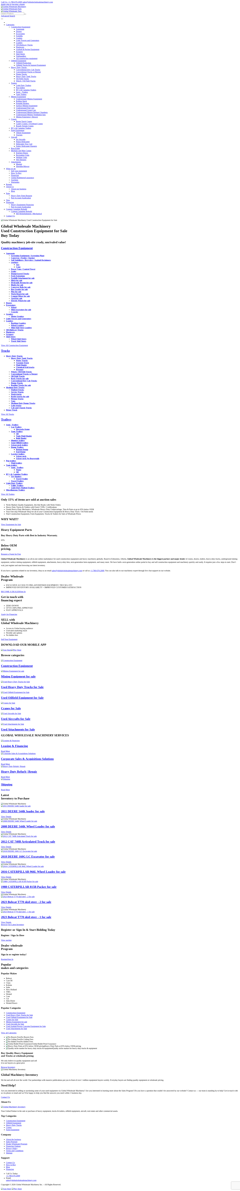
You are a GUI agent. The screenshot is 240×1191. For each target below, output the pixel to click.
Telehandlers (21, 56)
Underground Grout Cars (26, 110)
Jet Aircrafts (20, 139)
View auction (6, 940)
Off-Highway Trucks (24, 45)
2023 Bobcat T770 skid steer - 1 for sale (26, 917)
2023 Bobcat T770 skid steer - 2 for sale (26, 902)
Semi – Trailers (22, 92)
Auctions (14, 180)
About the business (13, 1139)
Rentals (9, 184)
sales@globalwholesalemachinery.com (37, 2)
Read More (5, 751)
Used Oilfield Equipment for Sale (22, 697)
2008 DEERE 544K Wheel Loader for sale (28, 826)
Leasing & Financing (14, 746)
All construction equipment (26, 58)
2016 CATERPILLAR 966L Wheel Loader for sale (33, 871)
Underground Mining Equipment (29, 99)
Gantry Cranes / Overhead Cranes (29, 124)
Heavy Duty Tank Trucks (26, 76)
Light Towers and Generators (27, 40)
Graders (19, 38)
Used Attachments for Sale (18, 729)
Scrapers (19, 52)
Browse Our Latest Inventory (12, 925)
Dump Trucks (21, 74)
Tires (8, 200)
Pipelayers (20, 47)
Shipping (6, 784)
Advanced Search (8, 16)
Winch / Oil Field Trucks (26, 81)
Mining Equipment (18, 97)
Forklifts (19, 36)
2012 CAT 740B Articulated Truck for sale (28, 841)
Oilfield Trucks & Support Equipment (31, 65)
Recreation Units (22, 155)
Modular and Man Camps (21, 151)
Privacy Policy (12, 1148)
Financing (15, 175)
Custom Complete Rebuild (16, 209)
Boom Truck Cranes (24, 121)
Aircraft (14, 137)
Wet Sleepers (21, 160)
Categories (10, 25)
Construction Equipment (20, 27)
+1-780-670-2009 (97, 571)
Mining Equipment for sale (18, 676)
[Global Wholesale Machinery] (13, 6)
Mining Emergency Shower (27, 117)
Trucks (5, 350)
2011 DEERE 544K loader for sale (23, 811)
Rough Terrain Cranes (25, 126)
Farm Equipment (17, 130)
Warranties (15, 182)
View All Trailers (7, 494)
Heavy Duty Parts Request (21, 196)
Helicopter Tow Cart (24, 144)
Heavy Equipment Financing (22, 205)
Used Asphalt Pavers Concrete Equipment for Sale (26, 1026)
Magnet (19, 164)
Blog (13, 191)
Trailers (14, 83)
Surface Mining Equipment (26, 106)
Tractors (19, 135)
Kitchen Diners (22, 153)
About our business (18, 189)
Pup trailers (20, 88)
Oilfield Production (23, 63)
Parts (8, 193)
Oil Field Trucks (22, 79)
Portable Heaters (22, 103)
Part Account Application (21, 198)
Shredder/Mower (22, 166)
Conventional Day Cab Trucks (28, 70)
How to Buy (11, 1165)
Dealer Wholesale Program (16, 1144)
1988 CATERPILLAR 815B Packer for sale (28, 886)
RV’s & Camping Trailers (26, 90)
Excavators (20, 34)
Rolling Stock (21, 101)
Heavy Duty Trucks (19, 67)
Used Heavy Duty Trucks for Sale (22, 687)
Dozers (19, 31)
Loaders (19, 43)
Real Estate (15, 148)
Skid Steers (20, 54)
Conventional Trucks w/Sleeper (28, 72)
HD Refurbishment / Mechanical (29, 214)
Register (4, 959)
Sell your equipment (19, 171)
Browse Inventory (8, 1067)
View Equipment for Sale (11, 524)
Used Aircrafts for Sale (15, 718)
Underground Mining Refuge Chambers (32, 112)
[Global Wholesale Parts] (11, 9)
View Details (6, 817)
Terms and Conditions (14, 1151)
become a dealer (18, 4)
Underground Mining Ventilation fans (31, 115)
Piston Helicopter (23, 142)
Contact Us (10, 216)
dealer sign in (6, 4)
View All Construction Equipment (14, 345)
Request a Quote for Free (11, 554)
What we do (11, 169)
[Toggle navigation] (2, 18)
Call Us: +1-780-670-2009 (11, 2)
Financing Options (13, 1146)
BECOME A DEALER (10, 592)
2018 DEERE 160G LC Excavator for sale (28, 856)
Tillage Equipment (23, 133)
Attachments (16, 162)
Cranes (13, 119)
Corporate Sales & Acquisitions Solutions (27, 758)
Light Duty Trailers (23, 85)
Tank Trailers (21, 94)
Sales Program (11, 1142)
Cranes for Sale (11, 708)
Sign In (23, 592)
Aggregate (20, 29)
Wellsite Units (21, 157)
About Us (10, 187)
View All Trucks (7, 414)
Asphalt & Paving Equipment (27, 49)
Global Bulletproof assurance (22, 178)
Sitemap (9, 1153)
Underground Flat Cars (25, 108)
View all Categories (8, 1033)
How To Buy (16, 173)
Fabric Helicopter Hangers (26, 146)
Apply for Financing (9, 614)
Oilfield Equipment (18, 61)
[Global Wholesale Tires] (11, 11)
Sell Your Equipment (9, 639)
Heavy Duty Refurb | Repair (19, 771)
